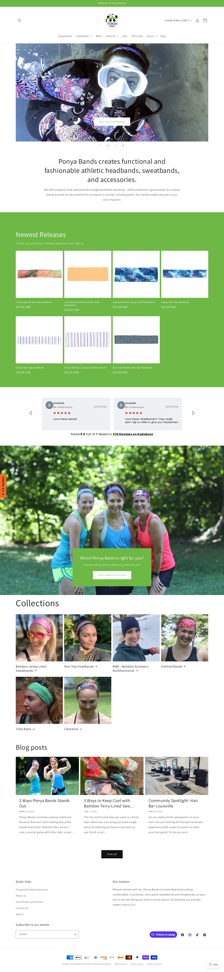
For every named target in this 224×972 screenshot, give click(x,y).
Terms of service (154, 964)
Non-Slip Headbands (112, 121)
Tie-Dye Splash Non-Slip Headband (34, 302)
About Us (21, 895)
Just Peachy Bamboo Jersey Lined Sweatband (81, 303)
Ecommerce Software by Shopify (96, 964)
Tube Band (23, 729)
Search (19, 914)
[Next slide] (115, 145)
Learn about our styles (112, 575)
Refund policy (121, 964)
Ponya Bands (75, 964)
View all (112, 854)
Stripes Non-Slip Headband (30, 367)
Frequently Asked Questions (32, 889)
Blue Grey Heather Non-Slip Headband (132, 367)
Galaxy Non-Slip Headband (175, 302)
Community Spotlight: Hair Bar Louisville (173, 803)
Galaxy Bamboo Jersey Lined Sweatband (134, 302)
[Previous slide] (100, 145)
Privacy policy (137, 964)
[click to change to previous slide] (30, 414)
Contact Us (22, 908)
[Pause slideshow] (124, 145)
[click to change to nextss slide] (193, 414)
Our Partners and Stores (29, 902)
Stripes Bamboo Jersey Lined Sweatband (85, 367)
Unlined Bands (171, 666)
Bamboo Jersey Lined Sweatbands (31, 668)
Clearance (71, 729)
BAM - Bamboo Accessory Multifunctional (130, 668)
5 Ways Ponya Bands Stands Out (44, 803)
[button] (19, 20)
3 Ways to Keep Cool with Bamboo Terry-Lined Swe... (109, 803)
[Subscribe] (75, 934)
